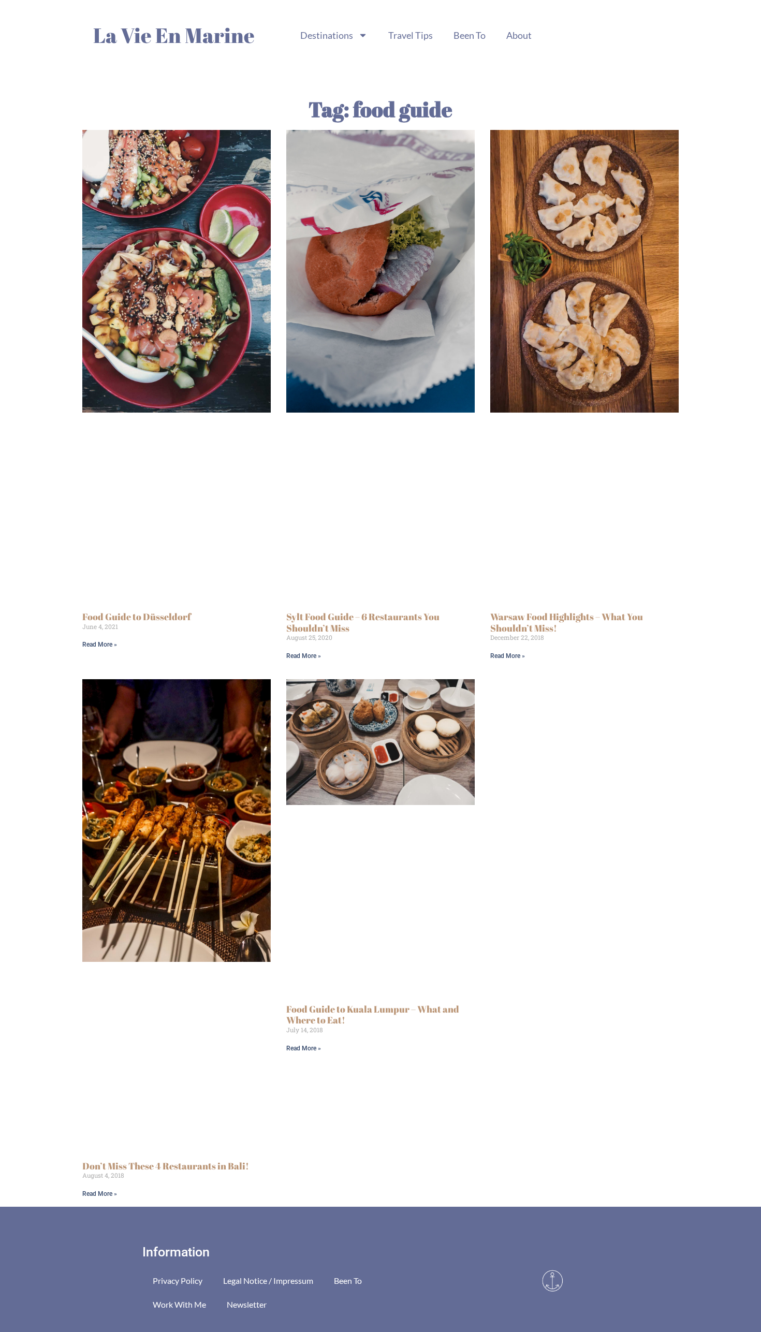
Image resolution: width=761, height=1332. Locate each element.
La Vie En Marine (174, 35)
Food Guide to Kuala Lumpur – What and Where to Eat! (372, 1015)
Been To (469, 35)
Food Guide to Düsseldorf (136, 616)
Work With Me (179, 1304)
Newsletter (247, 1304)
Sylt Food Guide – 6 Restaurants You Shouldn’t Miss (363, 622)
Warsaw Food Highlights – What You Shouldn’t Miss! (566, 622)
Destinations (326, 35)
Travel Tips (410, 35)
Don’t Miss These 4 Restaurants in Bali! (165, 1166)
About (519, 35)
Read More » (99, 644)
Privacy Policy (177, 1280)
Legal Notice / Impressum (268, 1280)
